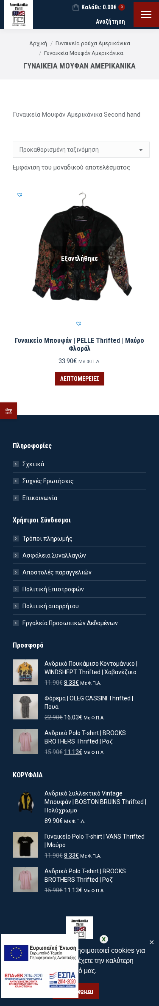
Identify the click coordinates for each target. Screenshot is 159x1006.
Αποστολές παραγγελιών (57, 572)
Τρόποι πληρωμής (47, 538)
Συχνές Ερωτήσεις (48, 481)
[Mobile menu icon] (146, 14)
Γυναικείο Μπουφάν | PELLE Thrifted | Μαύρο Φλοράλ (79, 344)
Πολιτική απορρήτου (50, 606)
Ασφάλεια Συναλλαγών (54, 555)
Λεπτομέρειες (79, 378)
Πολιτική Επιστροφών (53, 589)
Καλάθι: (102, 7)
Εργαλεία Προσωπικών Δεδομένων (70, 623)
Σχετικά (33, 464)
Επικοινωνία (39, 498)
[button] (80, 324)
